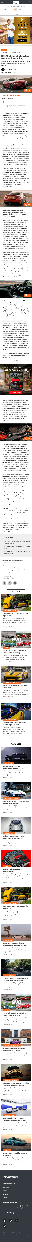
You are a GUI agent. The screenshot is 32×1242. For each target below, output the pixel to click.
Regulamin (6, 1187)
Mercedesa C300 (21, 133)
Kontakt (5, 1197)
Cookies (5, 1190)
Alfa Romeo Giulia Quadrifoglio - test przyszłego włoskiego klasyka (17, 542)
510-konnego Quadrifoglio (9, 121)
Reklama (5, 1194)
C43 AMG (10, 521)
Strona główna (4, 52)
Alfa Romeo (13, 52)
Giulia (20, 52)
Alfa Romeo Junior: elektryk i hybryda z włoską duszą (17, 547)
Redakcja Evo (12, 69)
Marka (5, 9)
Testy (3, 50)
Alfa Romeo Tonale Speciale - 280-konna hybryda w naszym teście (17, 552)
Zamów (9, 1213)
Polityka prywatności (9, 1183)
